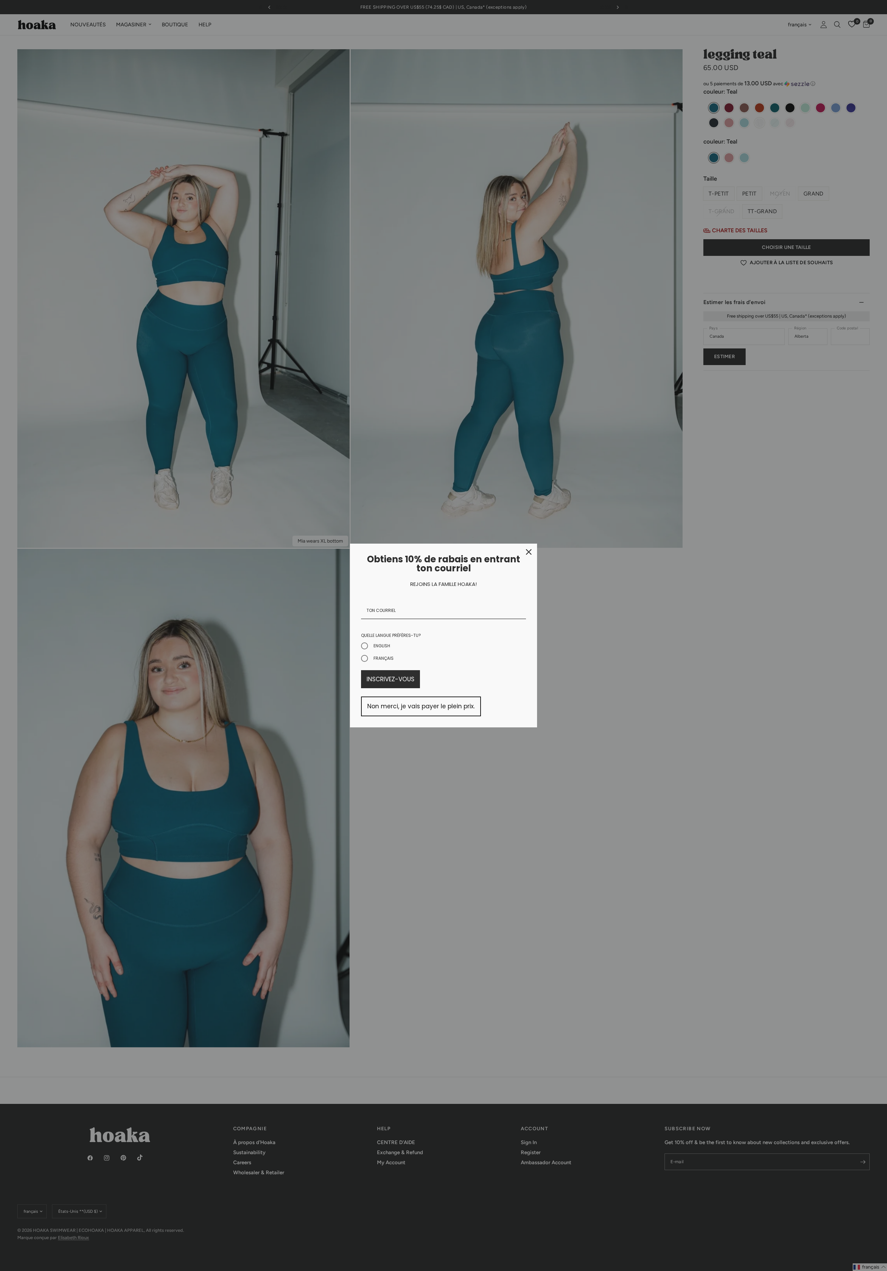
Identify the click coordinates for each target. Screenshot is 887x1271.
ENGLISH (382, 646)
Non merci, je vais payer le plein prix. (421, 706)
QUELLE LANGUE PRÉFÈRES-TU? (391, 635)
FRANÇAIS (384, 658)
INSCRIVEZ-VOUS (390, 679)
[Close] (528, 552)
